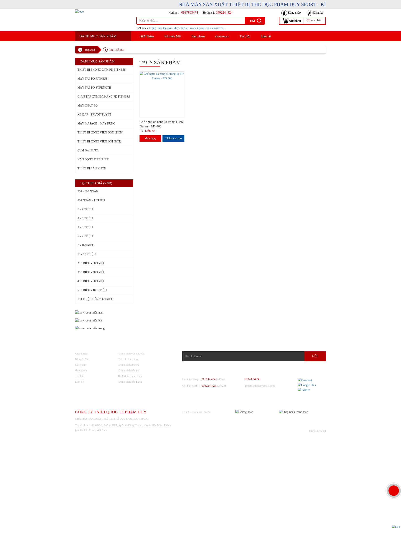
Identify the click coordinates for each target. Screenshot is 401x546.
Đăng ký (317, 12)
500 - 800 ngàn (87, 191)
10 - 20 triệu (86, 254)
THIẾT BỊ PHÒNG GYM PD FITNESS (101, 69)
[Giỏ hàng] (291, 20)
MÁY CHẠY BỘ (87, 105)
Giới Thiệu (147, 36)
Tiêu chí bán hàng (128, 359)
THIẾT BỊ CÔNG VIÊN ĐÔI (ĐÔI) (99, 141)
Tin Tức (245, 36)
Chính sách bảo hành (130, 381)
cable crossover (214, 27)
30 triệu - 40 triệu (91, 272)
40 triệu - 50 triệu (91, 281)
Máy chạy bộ (181, 27)
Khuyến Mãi (172, 36)
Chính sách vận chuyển (131, 353)
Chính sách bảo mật (129, 370)
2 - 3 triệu (85, 218)
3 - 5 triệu (85, 227)
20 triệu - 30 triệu (91, 263)
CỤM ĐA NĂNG (87, 150)
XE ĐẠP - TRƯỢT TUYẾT (94, 114)
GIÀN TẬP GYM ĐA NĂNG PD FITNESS (103, 96)
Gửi (315, 356)
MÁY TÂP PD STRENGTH (94, 87)
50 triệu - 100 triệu (92, 290)
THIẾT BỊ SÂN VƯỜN (91, 168)
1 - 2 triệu (85, 209)
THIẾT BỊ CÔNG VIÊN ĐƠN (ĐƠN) (100, 132)
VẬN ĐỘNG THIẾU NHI (93, 159)
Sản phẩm (198, 36)
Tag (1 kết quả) (116, 49)
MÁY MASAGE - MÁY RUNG (96, 123)
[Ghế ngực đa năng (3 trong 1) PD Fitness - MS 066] (162, 75)
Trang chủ (90, 49)
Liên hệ (266, 36)
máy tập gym (165, 27)
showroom (222, 36)
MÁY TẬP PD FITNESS (92, 78)
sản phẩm (314, 20)
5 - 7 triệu (85, 236)
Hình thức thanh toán (130, 376)
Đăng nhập (294, 12)
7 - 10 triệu (85, 245)
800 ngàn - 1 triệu (91, 200)
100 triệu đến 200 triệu (95, 299)
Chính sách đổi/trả (128, 364)
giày (154, 27)
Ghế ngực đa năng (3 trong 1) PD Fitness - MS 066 (161, 124)
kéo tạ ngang (197, 27)
